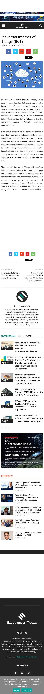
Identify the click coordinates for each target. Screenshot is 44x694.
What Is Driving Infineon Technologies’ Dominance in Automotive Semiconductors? (27, 497)
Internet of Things (5, 348)
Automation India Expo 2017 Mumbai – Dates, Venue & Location (10, 275)
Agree (16, 690)
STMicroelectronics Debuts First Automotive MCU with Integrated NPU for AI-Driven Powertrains (28, 510)
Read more (27, 690)
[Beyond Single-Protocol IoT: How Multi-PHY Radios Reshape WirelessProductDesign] (7, 345)
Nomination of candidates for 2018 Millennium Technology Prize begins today (34, 277)
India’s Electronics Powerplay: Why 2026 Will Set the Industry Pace (27, 522)
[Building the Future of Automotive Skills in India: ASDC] (7, 535)
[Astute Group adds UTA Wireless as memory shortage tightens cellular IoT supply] (7, 418)
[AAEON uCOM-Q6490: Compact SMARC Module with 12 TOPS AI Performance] (7, 392)
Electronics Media (9, 46)
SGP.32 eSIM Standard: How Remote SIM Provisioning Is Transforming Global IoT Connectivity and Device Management (28, 363)
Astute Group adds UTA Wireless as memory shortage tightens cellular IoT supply (29, 418)
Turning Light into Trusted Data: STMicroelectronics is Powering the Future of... (28, 485)
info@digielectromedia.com (27, 657)
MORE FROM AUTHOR (25, 336)
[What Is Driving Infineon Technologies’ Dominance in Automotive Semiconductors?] (7, 498)
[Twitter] (28, 673)
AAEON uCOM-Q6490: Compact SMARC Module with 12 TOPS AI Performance (29, 392)
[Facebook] (15, 673)
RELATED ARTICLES (8, 336)
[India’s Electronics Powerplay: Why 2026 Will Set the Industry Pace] (7, 523)
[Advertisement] (22, 223)
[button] (40, 25)
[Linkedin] (22, 673)
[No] (41, 685)
